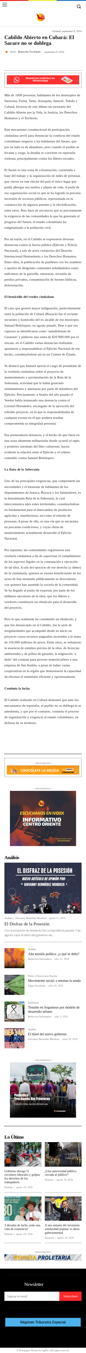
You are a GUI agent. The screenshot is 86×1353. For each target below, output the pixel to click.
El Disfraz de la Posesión (26, 923)
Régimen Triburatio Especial (43, 1322)
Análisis (8, 918)
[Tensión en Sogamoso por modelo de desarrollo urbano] (14, 1012)
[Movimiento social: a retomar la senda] (14, 985)
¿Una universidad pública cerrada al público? (60, 1173)
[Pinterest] (43, 62)
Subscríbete (70, 1296)
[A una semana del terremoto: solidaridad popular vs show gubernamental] (63, 1208)
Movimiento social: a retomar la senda (54, 981)
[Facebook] (22, 62)
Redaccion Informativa (39, 959)
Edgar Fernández (36, 985)
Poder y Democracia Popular (42, 976)
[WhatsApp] (53, 62)
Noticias (8, 1187)
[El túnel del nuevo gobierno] (14, 1038)
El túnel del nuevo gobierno (47, 1034)
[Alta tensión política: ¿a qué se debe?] (14, 958)
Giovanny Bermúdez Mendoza (31, 918)
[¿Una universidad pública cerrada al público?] (63, 1154)
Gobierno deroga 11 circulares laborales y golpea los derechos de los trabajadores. (22, 1177)
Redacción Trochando (29, 52)
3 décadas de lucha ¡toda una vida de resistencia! (22, 1227)
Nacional (49, 1238)
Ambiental (33, 1003)
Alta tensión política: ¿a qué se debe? (53, 954)
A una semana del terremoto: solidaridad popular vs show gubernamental (62, 1229)
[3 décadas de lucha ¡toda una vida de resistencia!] (22, 1208)
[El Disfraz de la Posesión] (43, 888)
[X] (32, 62)
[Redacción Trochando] (7, 52)
